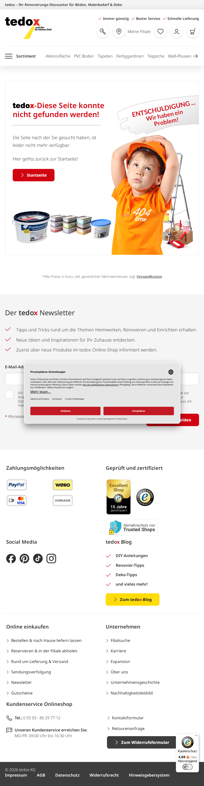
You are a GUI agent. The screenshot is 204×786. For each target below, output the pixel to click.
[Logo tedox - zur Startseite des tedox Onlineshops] (28, 28)
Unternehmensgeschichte (135, 682)
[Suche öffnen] (103, 31)
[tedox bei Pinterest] (24, 559)
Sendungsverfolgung (31, 672)
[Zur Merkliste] (160, 31)
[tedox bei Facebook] (11, 559)
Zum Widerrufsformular (145, 742)
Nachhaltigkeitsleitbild (132, 693)
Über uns (119, 672)
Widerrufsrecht (104, 775)
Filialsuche (120, 640)
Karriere (118, 651)
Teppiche (156, 56)
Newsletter (21, 682)
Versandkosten (149, 276)
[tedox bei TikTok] (38, 559)
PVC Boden (84, 56)
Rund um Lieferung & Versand (39, 661)
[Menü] (196, 737)
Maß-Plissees (180, 56)
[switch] (188, 767)
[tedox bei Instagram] (51, 559)
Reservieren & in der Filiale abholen (44, 651)
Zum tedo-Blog (136, 599)
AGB (41, 775)
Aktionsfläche (58, 56)
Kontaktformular (128, 718)
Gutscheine (22, 693)
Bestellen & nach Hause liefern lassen (46, 640)
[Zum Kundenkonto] (176, 31)
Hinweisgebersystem (149, 775)
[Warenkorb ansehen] (193, 31)
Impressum (16, 775)
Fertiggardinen (130, 56)
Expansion (120, 661)
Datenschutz (67, 775)
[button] (195, 56)
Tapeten (105, 56)
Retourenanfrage (128, 728)
